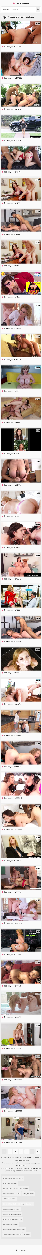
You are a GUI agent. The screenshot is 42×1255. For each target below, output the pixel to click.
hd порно (19, 1170)
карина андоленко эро (11, 1209)
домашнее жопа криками (12, 1234)
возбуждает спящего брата (13, 1178)
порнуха (35, 1168)
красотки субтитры (10, 1183)
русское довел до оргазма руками (15, 1188)
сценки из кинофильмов (12, 1214)
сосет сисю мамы (9, 1198)
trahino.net (22, 3)
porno (30, 1157)
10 (38, 1151)
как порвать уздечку (10, 1224)
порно (20, 1160)
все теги (27, 1234)
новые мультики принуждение (14, 1229)
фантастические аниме (11, 1193)
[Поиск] (38, 9)
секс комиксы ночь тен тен (12, 1219)
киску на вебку (28, 1193)
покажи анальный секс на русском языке (18, 1204)
